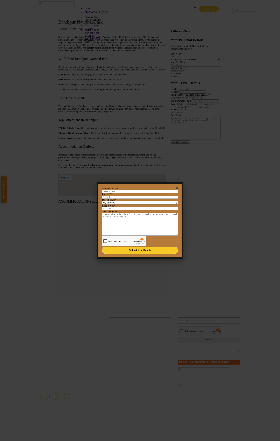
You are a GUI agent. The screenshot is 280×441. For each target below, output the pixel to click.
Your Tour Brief (109, 211)
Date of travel (109, 200)
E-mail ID (107, 194)
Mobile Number (110, 188)
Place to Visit (108, 205)
